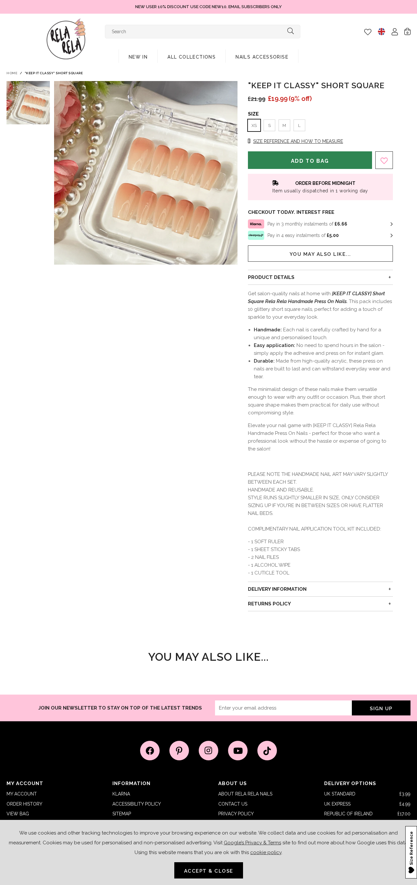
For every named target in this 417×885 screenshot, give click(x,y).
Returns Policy (269, 604)
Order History (24, 804)
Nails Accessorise (262, 57)
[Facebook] (150, 750)
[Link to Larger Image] (146, 173)
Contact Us (232, 804)
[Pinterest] (179, 750)
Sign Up (381, 709)
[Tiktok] (267, 750)
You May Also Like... (320, 254)
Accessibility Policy (136, 804)
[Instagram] (208, 750)
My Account (22, 793)
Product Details (271, 277)
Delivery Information (277, 589)
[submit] (290, 31)
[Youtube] (238, 750)
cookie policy (265, 852)
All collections (191, 57)
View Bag (18, 813)
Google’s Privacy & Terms (252, 843)
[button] (407, 31)
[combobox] (202, 31)
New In (138, 57)
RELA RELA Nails (66, 39)
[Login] (395, 31)
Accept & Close (208, 871)
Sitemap (121, 813)
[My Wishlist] (367, 31)
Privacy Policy (236, 813)
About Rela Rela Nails (245, 793)
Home (12, 73)
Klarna (121, 793)
